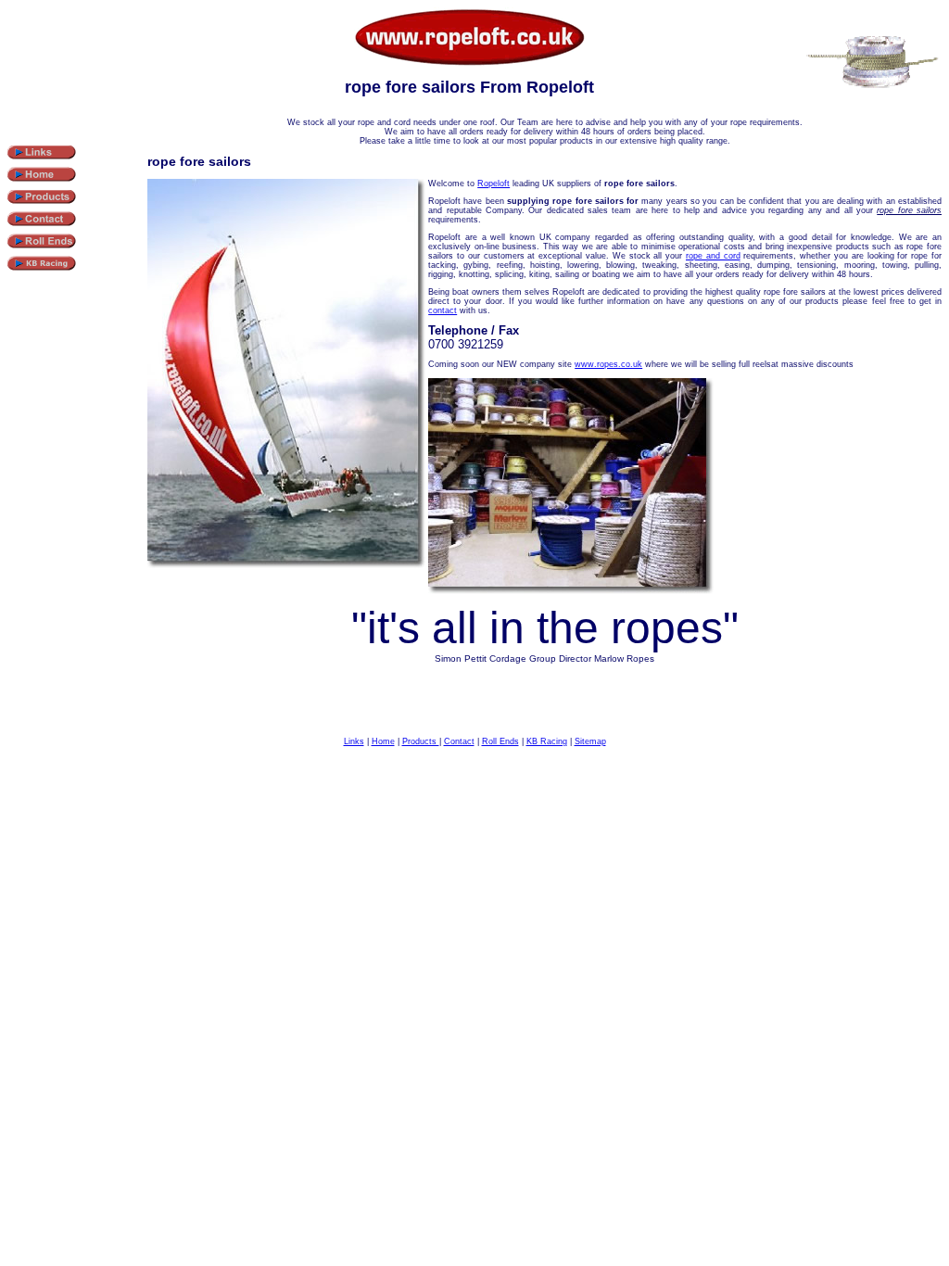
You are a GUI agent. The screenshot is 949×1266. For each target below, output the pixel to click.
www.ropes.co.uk (608, 364)
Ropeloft (493, 183)
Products (420, 741)
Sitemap (590, 741)
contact (442, 310)
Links (354, 741)
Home (383, 741)
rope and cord (713, 255)
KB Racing (546, 741)
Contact (459, 741)
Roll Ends (500, 741)
